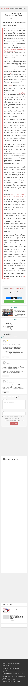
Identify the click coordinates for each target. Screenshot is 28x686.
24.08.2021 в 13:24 (10, 363)
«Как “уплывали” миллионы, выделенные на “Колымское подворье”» (15, 195)
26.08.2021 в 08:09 (10, 382)
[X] (14, 298)
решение (12, 73)
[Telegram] (19, 298)
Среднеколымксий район (16, 292)
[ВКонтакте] (8, 298)
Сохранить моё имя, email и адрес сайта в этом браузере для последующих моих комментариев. (14, 417)
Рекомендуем (19, 288)
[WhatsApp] (14, 301)
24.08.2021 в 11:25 (10, 342)
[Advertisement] (14, 441)
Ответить (6, 357)
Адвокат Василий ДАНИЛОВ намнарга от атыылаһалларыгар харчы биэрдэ (19, 312)
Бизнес (12, 288)
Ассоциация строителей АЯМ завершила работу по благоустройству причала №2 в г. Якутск (8, 325)
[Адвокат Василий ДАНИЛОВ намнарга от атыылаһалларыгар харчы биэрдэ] (7, 312)
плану (10, 85)
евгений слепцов (14, 291)
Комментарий (5, 399)
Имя (3, 411)
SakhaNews (17, 40)
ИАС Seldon (22, 92)
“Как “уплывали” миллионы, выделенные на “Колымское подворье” (15, 49)
